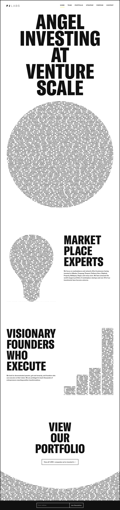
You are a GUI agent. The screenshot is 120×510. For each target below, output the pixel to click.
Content (109, 5)
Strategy (89, 5)
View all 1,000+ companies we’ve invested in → (60, 462)
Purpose (99, 5)
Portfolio (79, 5)
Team (70, 5)
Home (62, 5)
